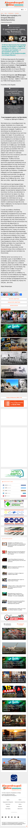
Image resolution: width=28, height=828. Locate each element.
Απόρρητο (20, 806)
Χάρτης (20, 804)
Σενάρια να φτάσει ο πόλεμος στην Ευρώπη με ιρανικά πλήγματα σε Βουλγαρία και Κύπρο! (13, 650)
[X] (5, 817)
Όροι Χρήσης (8, 808)
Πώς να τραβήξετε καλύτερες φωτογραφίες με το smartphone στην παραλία (12, 737)
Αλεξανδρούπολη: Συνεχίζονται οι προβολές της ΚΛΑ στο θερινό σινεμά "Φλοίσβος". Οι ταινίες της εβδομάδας (14, 334)
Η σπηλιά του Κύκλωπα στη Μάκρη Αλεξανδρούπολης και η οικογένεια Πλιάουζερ (13, 390)
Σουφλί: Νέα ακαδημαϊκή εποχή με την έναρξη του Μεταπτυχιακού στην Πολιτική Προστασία (17, 560)
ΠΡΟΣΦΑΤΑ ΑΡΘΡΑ (7, 538)
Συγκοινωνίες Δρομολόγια (20, 802)
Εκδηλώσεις (17, 13)
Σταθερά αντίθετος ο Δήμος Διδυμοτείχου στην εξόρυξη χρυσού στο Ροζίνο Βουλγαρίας (16, 587)
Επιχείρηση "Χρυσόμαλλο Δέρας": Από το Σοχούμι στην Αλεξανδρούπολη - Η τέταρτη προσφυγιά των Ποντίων (14, 376)
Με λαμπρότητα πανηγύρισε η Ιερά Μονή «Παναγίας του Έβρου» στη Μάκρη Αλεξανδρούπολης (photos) (16, 602)
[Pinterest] (15, 817)
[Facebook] (2, 817)
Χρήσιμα (8, 806)
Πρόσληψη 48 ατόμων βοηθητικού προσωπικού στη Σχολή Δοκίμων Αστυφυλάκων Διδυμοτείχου (13, 766)
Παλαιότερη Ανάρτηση (14, 302)
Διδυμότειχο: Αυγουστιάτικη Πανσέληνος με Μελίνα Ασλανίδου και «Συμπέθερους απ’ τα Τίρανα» (16, 553)
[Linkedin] (8, 817)
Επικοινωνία (20, 808)
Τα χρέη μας (7, 725)
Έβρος (6, 13)
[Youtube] (18, 817)
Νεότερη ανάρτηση (14, 298)
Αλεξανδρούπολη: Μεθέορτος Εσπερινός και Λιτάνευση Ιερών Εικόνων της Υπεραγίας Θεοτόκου (13, 679)
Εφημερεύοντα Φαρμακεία (8, 802)
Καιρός (20, 799)
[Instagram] (11, 817)
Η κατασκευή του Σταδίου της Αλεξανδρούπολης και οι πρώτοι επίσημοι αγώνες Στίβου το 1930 (13, 362)
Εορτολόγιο (8, 804)
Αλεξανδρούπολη (10, 13)
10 (4, 762)
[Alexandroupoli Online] (14, 7)
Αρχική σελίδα (14, 305)
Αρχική (2, 13)
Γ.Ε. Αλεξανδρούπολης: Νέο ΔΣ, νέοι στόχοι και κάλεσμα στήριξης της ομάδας (13, 348)
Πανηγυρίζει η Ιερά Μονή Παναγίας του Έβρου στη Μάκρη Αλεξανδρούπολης (13, 636)
